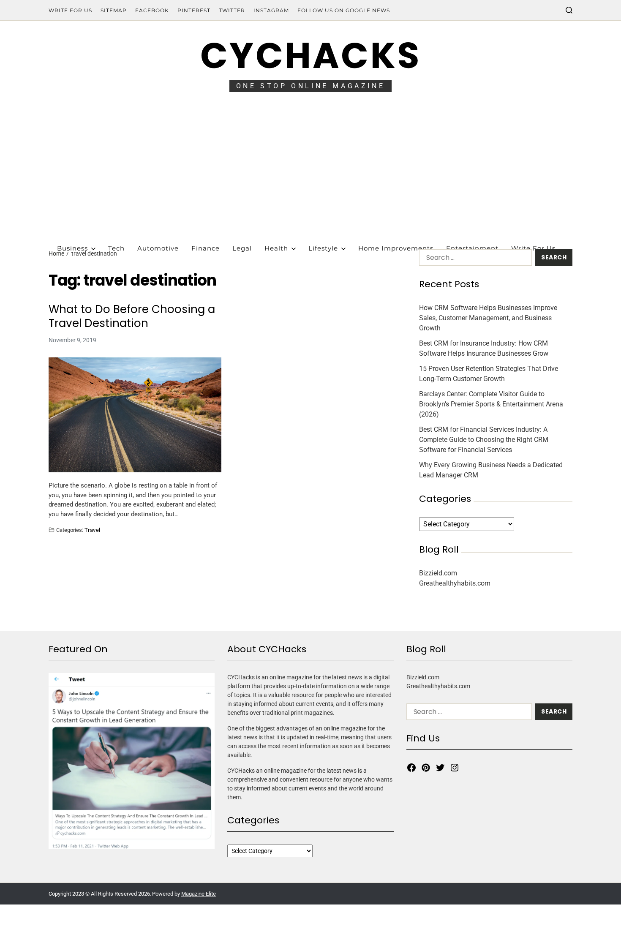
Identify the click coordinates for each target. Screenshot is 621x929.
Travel (92, 530)
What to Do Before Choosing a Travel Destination (132, 316)
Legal (242, 248)
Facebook (152, 10)
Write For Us (70, 10)
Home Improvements (395, 248)
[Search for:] (474, 259)
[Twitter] (440, 768)
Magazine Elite (198, 894)
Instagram (271, 10)
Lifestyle (323, 248)
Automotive (158, 248)
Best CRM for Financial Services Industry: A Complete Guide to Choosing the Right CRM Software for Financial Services (483, 439)
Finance (205, 248)
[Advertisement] (310, 172)
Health (276, 248)
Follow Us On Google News (343, 10)
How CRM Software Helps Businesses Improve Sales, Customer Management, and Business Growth (488, 318)
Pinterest (193, 10)
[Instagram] (454, 768)
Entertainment (472, 248)
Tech (116, 248)
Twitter (232, 10)
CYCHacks (310, 56)
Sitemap (114, 10)
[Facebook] (411, 768)
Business (72, 248)
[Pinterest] (426, 768)
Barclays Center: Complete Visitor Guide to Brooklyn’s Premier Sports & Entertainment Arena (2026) (491, 404)
